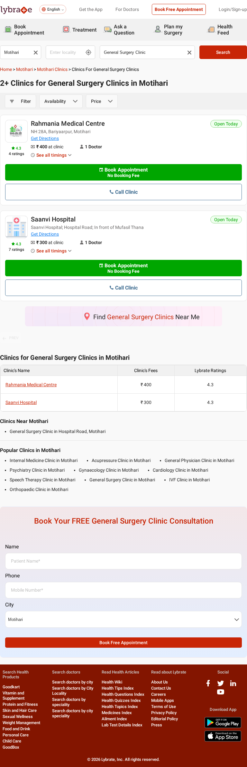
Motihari (24, 69)
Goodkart (11, 686)
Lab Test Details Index (122, 725)
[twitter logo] (220, 685)
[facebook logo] (208, 685)
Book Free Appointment (179, 9)
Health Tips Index (118, 688)
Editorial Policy (164, 718)
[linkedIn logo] (233, 685)
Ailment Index (114, 718)
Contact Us (161, 688)
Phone (12, 576)
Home (6, 69)
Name (12, 547)
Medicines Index (117, 712)
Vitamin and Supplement (13, 696)
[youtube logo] (220, 694)
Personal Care (16, 735)
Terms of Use (163, 706)
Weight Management (21, 722)
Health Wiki (112, 682)
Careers (158, 694)
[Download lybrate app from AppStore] (223, 740)
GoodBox (11, 747)
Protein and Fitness (20, 704)
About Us (159, 682)
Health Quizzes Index (121, 700)
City (9, 605)
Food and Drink (16, 728)
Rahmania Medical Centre (68, 123)
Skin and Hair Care (20, 710)
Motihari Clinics (52, 69)
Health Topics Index (120, 706)
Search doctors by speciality (69, 702)
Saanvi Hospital (53, 219)
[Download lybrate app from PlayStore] (223, 726)
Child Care (12, 741)
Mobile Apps (162, 700)
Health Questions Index (123, 694)
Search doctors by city (72, 682)
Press (156, 725)
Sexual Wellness (18, 716)
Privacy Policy (164, 712)
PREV (14, 338)
